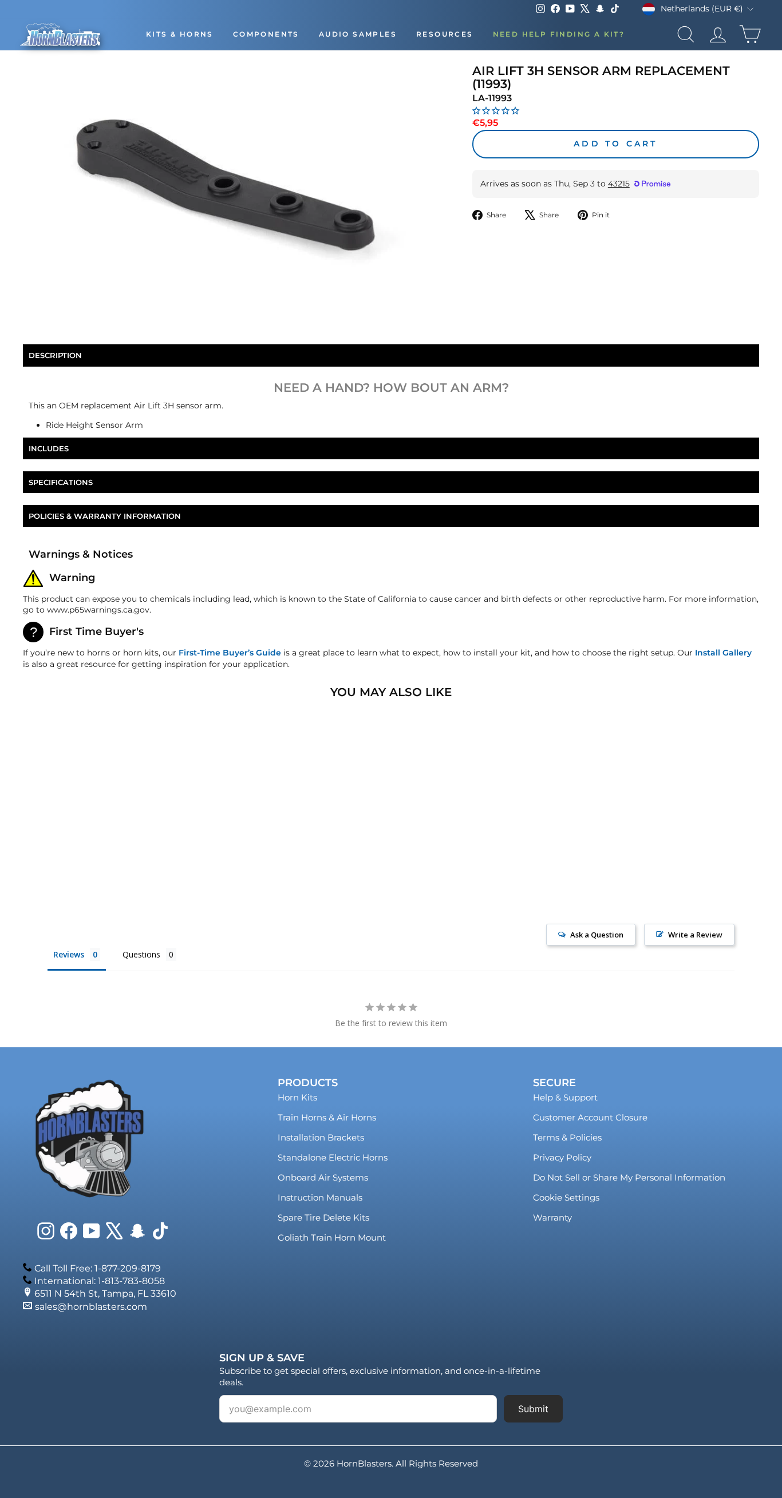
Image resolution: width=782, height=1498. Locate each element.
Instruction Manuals (320, 1197)
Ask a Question (596, 934)
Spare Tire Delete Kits (323, 1217)
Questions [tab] (141, 954)
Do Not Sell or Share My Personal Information (629, 1177)
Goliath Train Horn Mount (332, 1237)
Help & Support (565, 1097)
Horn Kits (297, 1097)
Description (55, 355)
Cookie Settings (566, 1197)
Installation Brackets (321, 1137)
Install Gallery (723, 652)
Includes (49, 448)
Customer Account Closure (590, 1117)
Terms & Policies (567, 1137)
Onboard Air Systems (323, 1177)
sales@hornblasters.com (91, 1306)
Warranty (552, 1217)
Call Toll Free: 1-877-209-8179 (97, 1268)
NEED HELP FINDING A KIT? (559, 34)
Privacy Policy (562, 1157)
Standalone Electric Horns (333, 1157)
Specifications (61, 482)
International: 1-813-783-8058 (99, 1281)
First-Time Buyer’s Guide (230, 652)
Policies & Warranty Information (105, 515)
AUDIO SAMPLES (358, 34)
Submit (533, 1408)
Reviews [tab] (68, 954)
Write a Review (695, 934)
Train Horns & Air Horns (327, 1117)
